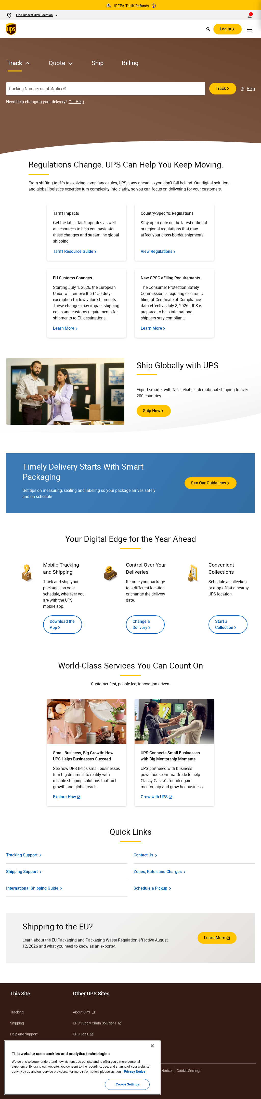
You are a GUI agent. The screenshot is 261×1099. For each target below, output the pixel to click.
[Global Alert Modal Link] (154, 5)
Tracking (17, 1012)
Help (251, 88)
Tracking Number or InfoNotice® (37, 88)
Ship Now (151, 410)
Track (221, 88)
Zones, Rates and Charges (158, 871)
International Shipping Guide (32, 888)
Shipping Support (22, 871)
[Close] (152, 1046)
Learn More (214, 937)
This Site (20, 993)
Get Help (76, 101)
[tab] (24, 65)
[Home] (12, 29)
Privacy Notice (134, 1071)
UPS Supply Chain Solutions (94, 1023)
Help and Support (24, 1034)
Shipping (17, 1023)
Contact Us (143, 855)
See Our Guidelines (208, 483)
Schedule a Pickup (150, 888)
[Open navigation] (250, 29)
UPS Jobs (80, 1034)
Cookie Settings (189, 1070)
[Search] (208, 29)
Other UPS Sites (91, 993)
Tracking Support (21, 855)
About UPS (81, 1012)
